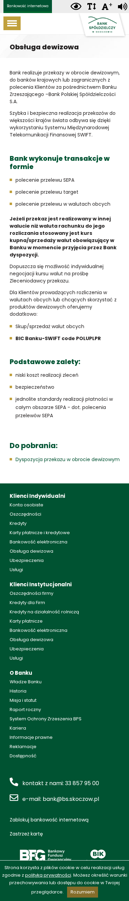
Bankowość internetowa (28, 6)
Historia (18, 691)
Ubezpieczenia (27, 560)
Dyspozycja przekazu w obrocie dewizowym (67, 459)
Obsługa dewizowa (31, 551)
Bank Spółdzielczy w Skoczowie (101, 26)
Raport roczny (25, 709)
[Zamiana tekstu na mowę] (122, 7)
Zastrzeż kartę (26, 833)
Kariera (18, 728)
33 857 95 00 (82, 783)
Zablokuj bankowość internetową (49, 819)
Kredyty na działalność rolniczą (44, 612)
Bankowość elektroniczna (38, 542)
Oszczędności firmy (31, 593)
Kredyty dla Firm (27, 602)
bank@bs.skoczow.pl (71, 799)
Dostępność (23, 756)
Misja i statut (23, 700)
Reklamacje (23, 746)
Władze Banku (26, 681)
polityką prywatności (48, 875)
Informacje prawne (31, 737)
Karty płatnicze (26, 621)
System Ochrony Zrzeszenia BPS (46, 719)
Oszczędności (25, 514)
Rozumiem (83, 892)
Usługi (16, 569)
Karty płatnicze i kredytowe (40, 532)
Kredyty (18, 523)
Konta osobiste (26, 505)
